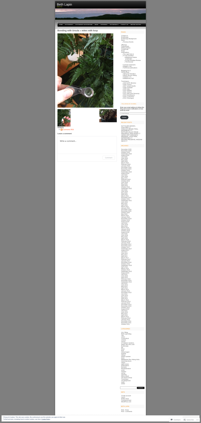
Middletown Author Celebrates (131, 58)
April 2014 (124, 288)
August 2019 (125, 221)
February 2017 (126, 259)
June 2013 (124, 295)
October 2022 (125, 187)
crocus (123, 341)
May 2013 (124, 297)
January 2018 (125, 243)
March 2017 (125, 258)
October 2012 (125, 307)
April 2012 (124, 315)
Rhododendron (126, 368)
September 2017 (126, 249)
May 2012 (124, 313)
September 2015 (126, 271)
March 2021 (125, 206)
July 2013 (124, 294)
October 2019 (125, 220)
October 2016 (125, 264)
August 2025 (125, 155)
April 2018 (124, 238)
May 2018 (124, 236)
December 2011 (126, 321)
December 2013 (126, 292)
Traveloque (124, 379)
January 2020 (125, 217)
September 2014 (126, 282)
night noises (125, 364)
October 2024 (125, 170)
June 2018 (124, 235)
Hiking (123, 355)
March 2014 (125, 289)
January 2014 (125, 291)
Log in (123, 397)
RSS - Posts (125, 410)
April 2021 (124, 205)
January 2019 (125, 229)
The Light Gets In (128, 54)
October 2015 (125, 270)
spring (123, 373)
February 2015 (126, 279)
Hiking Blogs (125, 72)
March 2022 (125, 196)
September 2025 (126, 154)
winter (123, 383)
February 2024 (126, 179)
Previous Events (128, 42)
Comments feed (126, 400)
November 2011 (126, 322)
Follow (124, 117)
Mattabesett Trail (128, 78)
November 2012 (126, 306)
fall (122, 347)
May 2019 (124, 226)
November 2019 (126, 218)
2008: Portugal (127, 87)
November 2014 (126, 280)
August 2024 (125, 173)
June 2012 (124, 312)
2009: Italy (126, 89)
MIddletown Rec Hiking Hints (130, 359)
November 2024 (126, 169)
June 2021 (124, 202)
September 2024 (126, 172)
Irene (122, 358)
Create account (126, 395)
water (123, 382)
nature (123, 362)
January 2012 (125, 319)
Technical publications (130, 68)
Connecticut (125, 338)
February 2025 (126, 164)
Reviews (124, 367)
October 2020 (125, 212)
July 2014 (124, 283)
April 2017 (124, 256)
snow (123, 370)
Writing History (136, 24)
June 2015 (124, 276)
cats (122, 335)
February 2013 (126, 301)
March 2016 (125, 268)
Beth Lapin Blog (126, 334)
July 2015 (124, 274)
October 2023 (125, 181)
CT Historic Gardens (127, 343)
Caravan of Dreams (129, 65)
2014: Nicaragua (128, 98)
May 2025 (124, 160)
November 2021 (126, 197)
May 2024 (124, 178)
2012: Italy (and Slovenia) (131, 93)
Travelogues (125, 81)
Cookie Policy (45, 419)
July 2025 (124, 157)
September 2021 (126, 200)
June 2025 (124, 158)
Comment (108, 158)
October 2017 (125, 247)
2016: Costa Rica (128, 96)
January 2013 (125, 303)
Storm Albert (125, 376)
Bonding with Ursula (68, 30)
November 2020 (126, 211)
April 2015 (124, 277)
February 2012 (126, 318)
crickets (123, 340)
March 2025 (125, 163)
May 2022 (124, 193)
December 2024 (126, 167)
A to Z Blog (124, 332)
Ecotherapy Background (83, 24)
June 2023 (124, 182)
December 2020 (126, 209)
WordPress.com (126, 401)
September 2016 (126, 265)
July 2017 (124, 252)
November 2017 (126, 246)
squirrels (124, 374)
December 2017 (126, 244)
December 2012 (126, 304)
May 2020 (124, 214)
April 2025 (124, 161)
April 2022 (124, 194)
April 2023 (124, 185)
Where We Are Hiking (130, 75)
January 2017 (125, 261)
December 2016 (126, 262)
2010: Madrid (127, 90)
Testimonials (114, 24)
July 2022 (124, 190)
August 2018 (125, 232)
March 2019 (125, 227)
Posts (123, 51)
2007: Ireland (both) (129, 86)
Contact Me (124, 49)
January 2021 (125, 208)
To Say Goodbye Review (133, 60)
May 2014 (124, 286)
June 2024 (124, 176)
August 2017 (125, 250)
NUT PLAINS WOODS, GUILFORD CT (128, 126)
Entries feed (125, 398)
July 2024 (124, 175)
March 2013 (125, 300)
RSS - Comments (126, 411)
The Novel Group (126, 377)
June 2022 (124, 191)
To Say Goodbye (128, 55)
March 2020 (125, 215)
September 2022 (126, 188)
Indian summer (126, 356)
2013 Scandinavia (129, 95)
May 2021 (124, 203)
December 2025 (126, 149)
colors (123, 337)
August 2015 (125, 273)
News (96, 24)
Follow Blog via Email (129, 103)
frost (122, 350)
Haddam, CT (127, 77)
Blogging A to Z (126, 70)
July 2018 (124, 233)
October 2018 (125, 230)
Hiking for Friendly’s (129, 74)
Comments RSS (68, 129)
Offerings (103, 24)
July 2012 (124, 310)
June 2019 (124, 224)
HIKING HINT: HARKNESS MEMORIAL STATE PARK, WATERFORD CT (129, 136)
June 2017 (124, 253)
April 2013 (124, 298)
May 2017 (124, 255)
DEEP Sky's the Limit (127, 344)
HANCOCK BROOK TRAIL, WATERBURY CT (129, 129)
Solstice (123, 371)
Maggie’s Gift (127, 66)
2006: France (127, 84)
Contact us (124, 24)
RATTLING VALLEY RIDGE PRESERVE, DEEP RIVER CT (130, 132)
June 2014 (124, 285)
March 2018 (125, 239)
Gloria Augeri (125, 352)
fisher (123, 349)
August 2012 (125, 309)
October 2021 (125, 199)
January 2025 (125, 166)
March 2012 (125, 316)
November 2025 (126, 151)
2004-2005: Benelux (129, 83)
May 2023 (124, 184)
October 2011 (125, 324)
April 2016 (124, 267)
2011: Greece (127, 92)
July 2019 (124, 223)
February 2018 (126, 241)
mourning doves (126, 361)
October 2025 (125, 152)
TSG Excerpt (129, 62)
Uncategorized (126, 380)
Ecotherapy (69, 24)
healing (123, 353)
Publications (125, 52)
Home (61, 24)
